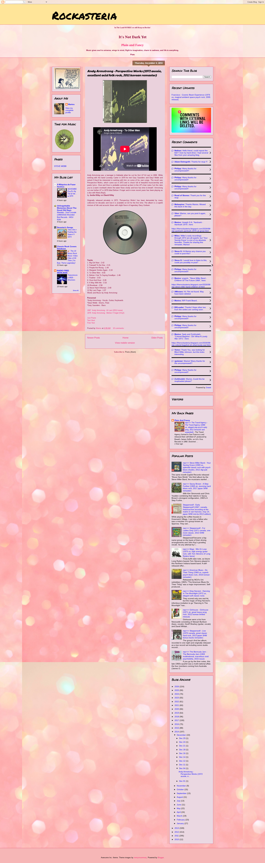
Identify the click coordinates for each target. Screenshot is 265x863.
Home (125, 338)
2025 (177, 690)
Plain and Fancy (132, 45)
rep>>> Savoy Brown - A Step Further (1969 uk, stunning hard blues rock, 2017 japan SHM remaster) (197, 487)
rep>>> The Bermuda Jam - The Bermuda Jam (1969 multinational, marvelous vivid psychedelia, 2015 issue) (196, 655)
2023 (177, 698)
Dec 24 (182, 742)
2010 (177, 839)
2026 (177, 686)
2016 (177, 724)
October (180, 789)
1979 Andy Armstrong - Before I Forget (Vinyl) (105, 313)
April (179, 812)
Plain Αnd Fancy (182, 420)
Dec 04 (182, 768)
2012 (177, 832)
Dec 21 (182, 746)
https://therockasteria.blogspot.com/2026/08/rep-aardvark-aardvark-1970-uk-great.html (191, 230)
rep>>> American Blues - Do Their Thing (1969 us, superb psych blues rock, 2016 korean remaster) (196, 573)
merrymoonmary (140, 858)
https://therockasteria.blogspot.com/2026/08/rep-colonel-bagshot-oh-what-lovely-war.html (191, 344)
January (180, 823)
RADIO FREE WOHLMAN (63, 271)
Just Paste (91, 318)
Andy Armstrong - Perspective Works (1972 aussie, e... (191, 774)
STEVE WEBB (60, 166)
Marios (71, 104)
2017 (177, 720)
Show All (75, 290)
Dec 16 (182, 753)
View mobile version (125, 343)
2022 (177, 701)
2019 (177, 713)
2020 (177, 709)
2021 (177, 705)
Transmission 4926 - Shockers (72, 277)
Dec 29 (182, 738)
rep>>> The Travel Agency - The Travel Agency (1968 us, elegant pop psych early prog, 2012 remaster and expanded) (196, 427)
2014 (177, 732)
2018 (177, 716)
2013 (177, 828)
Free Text (91, 323)
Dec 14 (182, 757)
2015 (177, 728)
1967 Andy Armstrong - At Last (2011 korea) (105, 310)
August (180, 797)
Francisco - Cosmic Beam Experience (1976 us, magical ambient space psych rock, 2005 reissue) (191, 97)
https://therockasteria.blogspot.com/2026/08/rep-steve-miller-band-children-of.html (191, 285)
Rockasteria (84, 15)
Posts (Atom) (130, 352)
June (179, 805)
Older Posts (157, 338)
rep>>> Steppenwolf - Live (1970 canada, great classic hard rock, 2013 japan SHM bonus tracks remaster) (195, 634)
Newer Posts (93, 338)
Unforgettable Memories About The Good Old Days (66, 208)
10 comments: (119, 328)
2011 (177, 836)
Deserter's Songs (65, 227)
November (181, 786)
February (181, 820)
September (182, 793)
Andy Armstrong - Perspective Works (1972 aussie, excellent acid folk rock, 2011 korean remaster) (124, 73)
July (179, 801)
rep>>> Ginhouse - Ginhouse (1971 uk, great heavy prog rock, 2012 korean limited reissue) (195, 613)
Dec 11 (182, 765)
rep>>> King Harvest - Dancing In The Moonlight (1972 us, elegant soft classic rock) (196, 593)
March (180, 816)
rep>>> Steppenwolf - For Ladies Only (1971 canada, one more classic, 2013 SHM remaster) (196, 531)
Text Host (91, 320)
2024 (177, 694)
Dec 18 (182, 749)
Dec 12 (182, 761)
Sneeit (208, 388)
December (181, 735)
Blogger (161, 858)
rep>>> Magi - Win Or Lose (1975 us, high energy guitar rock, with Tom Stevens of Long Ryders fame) (196, 552)
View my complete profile (69, 110)
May (179, 808)
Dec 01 (182, 781)
